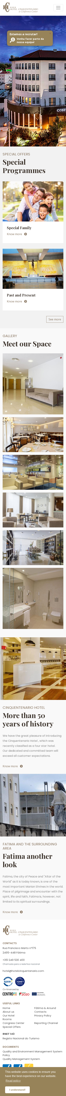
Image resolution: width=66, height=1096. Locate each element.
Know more (15, 234)
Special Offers (12, 1027)
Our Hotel (8, 1015)
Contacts (40, 1012)
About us (8, 1012)
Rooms (7, 1019)
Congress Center (13, 1023)
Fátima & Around (45, 1008)
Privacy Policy (42, 1015)
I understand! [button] (17, 1089)
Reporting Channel (46, 1023)
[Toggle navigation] (58, 7)
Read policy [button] (13, 1080)
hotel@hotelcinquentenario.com (23, 971)
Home (6, 1008)
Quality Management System (21, 1059)
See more (55, 319)
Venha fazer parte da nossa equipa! (30, 40)
